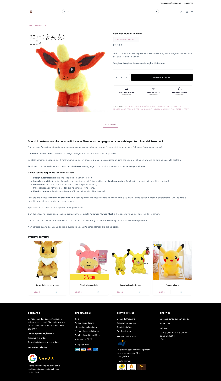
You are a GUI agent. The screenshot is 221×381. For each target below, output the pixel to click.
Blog (77, 319)
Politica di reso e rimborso (87, 331)
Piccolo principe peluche (89, 285)
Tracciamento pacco (126, 323)
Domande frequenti (126, 319)
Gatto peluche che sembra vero (47, 285)
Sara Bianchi (132, 39)
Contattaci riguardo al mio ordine (43, 342)
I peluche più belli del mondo (130, 285)
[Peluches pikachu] (172, 260)
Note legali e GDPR (83, 339)
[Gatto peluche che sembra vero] (47, 260)
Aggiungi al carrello (162, 77)
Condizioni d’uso (124, 327)
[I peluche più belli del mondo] (130, 260)
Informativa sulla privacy (86, 327)
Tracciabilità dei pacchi (170, 3)
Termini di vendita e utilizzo (87, 335)
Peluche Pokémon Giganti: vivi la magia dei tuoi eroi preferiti (158, 109)
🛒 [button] (56, 292)
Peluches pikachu (172, 285)
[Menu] (192, 11)
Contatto (188, 3)
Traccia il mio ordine (37, 338)
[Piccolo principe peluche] (89, 260)
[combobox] (108, 11)
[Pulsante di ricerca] (156, 11)
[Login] (181, 12)
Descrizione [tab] (110, 124)
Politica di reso (124, 331)
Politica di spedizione (84, 323)
